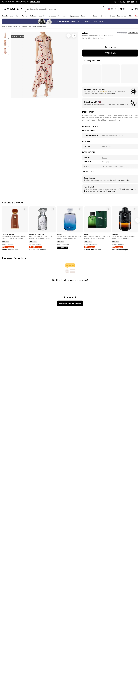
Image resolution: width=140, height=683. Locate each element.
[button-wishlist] (132, 9)
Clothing (104, 16)
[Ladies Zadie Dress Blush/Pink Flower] (74, 35)
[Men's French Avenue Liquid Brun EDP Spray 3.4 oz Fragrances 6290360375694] (25, 209)
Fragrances (85, 16)
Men (17, 16)
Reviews (7, 258)
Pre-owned (121, 16)
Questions (20, 258)
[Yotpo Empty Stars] (122, 33)
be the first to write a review (70, 303)
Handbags (52, 16)
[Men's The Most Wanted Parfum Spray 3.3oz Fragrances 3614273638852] (135, 209)
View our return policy (122, 180)
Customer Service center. (107, 191)
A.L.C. (16, 26)
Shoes (112, 16)
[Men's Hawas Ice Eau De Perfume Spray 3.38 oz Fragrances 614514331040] (80, 209)
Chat (85, 191)
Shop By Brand (7, 16)
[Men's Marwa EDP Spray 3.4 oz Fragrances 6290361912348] (53, 209)
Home (3, 26)
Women (24, 16)
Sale (136, 16)
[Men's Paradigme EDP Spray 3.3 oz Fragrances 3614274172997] (108, 209)
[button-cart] (136, 9)
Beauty (95, 16)
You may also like (91, 60)
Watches (33, 16)
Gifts (130, 16)
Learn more (111, 93)
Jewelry (42, 16)
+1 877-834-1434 (123, 189)
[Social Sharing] (68, 35)
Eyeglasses (74, 16)
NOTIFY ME (110, 53)
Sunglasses (62, 16)
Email (132, 189)
